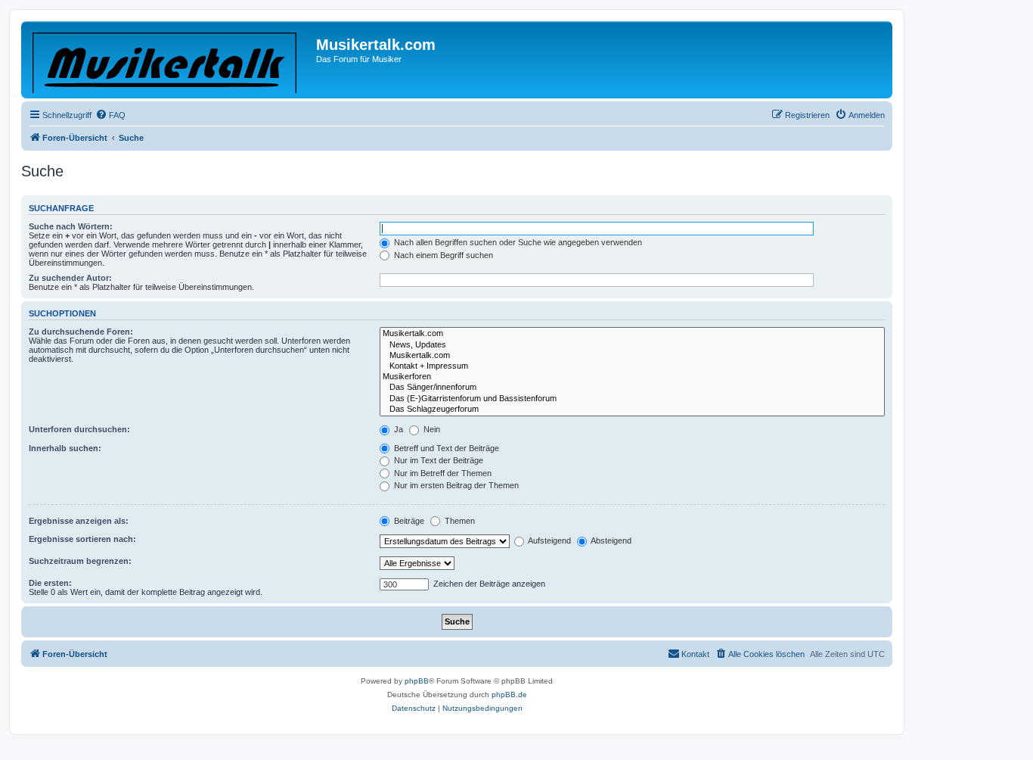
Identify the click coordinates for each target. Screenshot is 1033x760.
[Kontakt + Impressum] (632, 366)
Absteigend (610, 540)
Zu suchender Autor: (70, 277)
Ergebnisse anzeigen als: (79, 520)
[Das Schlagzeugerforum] (632, 409)
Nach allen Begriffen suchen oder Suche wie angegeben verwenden (517, 242)
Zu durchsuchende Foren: (81, 331)
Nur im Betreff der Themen (442, 473)
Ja (397, 429)
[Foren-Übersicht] (170, 60)
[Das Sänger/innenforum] (632, 387)
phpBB (417, 681)
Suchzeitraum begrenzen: (80, 560)
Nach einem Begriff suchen (442, 255)
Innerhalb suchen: (65, 448)
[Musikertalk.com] (632, 334)
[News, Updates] (632, 345)
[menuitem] (110, 115)
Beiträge (408, 520)
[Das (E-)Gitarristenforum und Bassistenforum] (632, 399)
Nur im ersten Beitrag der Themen (455, 485)
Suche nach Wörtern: (71, 226)
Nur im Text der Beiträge (437, 460)
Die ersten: (50, 582)
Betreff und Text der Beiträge (445, 448)
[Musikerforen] (632, 377)
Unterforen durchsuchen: (79, 429)
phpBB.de (509, 694)
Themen (458, 520)
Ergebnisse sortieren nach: (82, 539)
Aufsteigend (548, 540)
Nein (430, 429)
